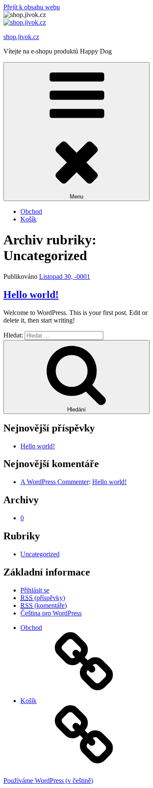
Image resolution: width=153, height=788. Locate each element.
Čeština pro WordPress (51, 613)
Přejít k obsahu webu (31, 7)
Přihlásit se (34, 590)
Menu (76, 196)
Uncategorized (40, 554)
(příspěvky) (42, 597)
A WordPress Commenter (54, 481)
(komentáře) (43, 605)
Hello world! (31, 294)
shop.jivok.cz (21, 36)
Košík (28, 219)
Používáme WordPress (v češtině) (48, 780)
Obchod (31, 211)
